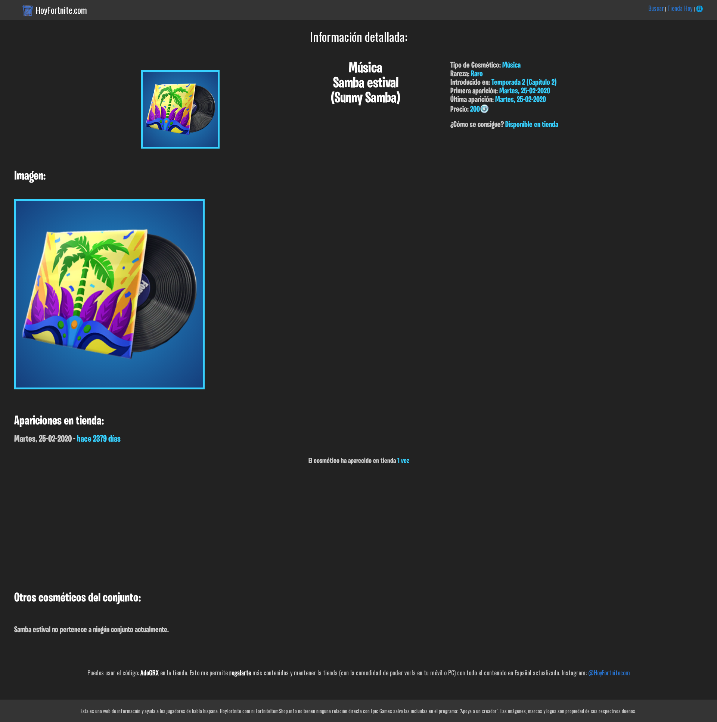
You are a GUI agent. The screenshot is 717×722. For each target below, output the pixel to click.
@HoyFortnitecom (609, 672)
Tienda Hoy (679, 8)
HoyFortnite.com (61, 10)
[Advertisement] (224, 528)
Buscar (656, 8)
